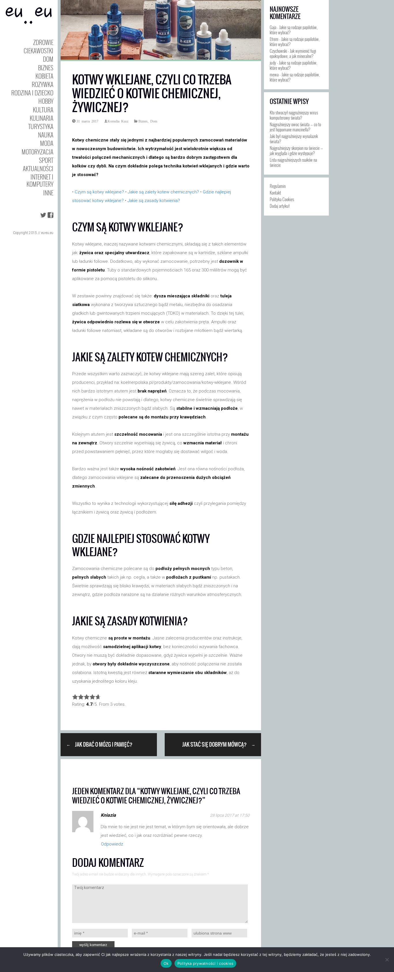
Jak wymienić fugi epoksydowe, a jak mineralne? (293, 53)
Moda (46, 143)
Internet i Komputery (40, 180)
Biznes (45, 67)
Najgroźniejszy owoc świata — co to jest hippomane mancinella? (295, 127)
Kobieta (44, 75)
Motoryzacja (37, 151)
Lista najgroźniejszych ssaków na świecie (293, 162)
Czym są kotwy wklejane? (99, 192)
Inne (48, 192)
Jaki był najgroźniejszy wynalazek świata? (294, 138)
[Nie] (387, 959)
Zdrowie (43, 42)
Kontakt (275, 192)
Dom (48, 58)
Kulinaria (41, 118)
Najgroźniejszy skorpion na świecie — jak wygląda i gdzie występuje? (296, 150)
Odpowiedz (112, 844)
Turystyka (40, 126)
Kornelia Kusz (118, 121)
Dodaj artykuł (280, 206)
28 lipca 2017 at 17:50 (229, 815)
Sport (46, 160)
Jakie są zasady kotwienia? (153, 200)
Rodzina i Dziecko (32, 92)
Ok (166, 963)
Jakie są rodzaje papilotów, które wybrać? (294, 29)
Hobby (45, 101)
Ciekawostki (38, 50)
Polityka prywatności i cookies (205, 963)
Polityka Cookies (282, 199)
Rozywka (42, 84)
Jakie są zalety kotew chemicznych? (163, 192)
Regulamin (278, 186)
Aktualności (38, 168)
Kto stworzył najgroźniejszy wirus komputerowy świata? (294, 115)
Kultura (43, 109)
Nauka (45, 134)
